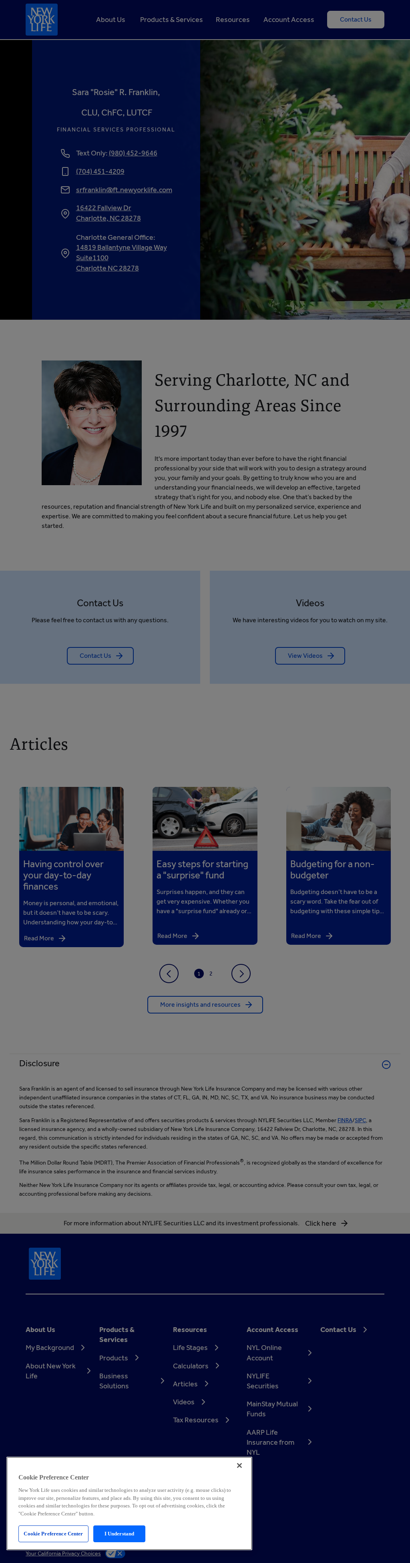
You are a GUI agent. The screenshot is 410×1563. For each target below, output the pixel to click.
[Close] (239, 1465)
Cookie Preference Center (53, 1534)
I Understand (120, 1534)
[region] (129, 1503)
